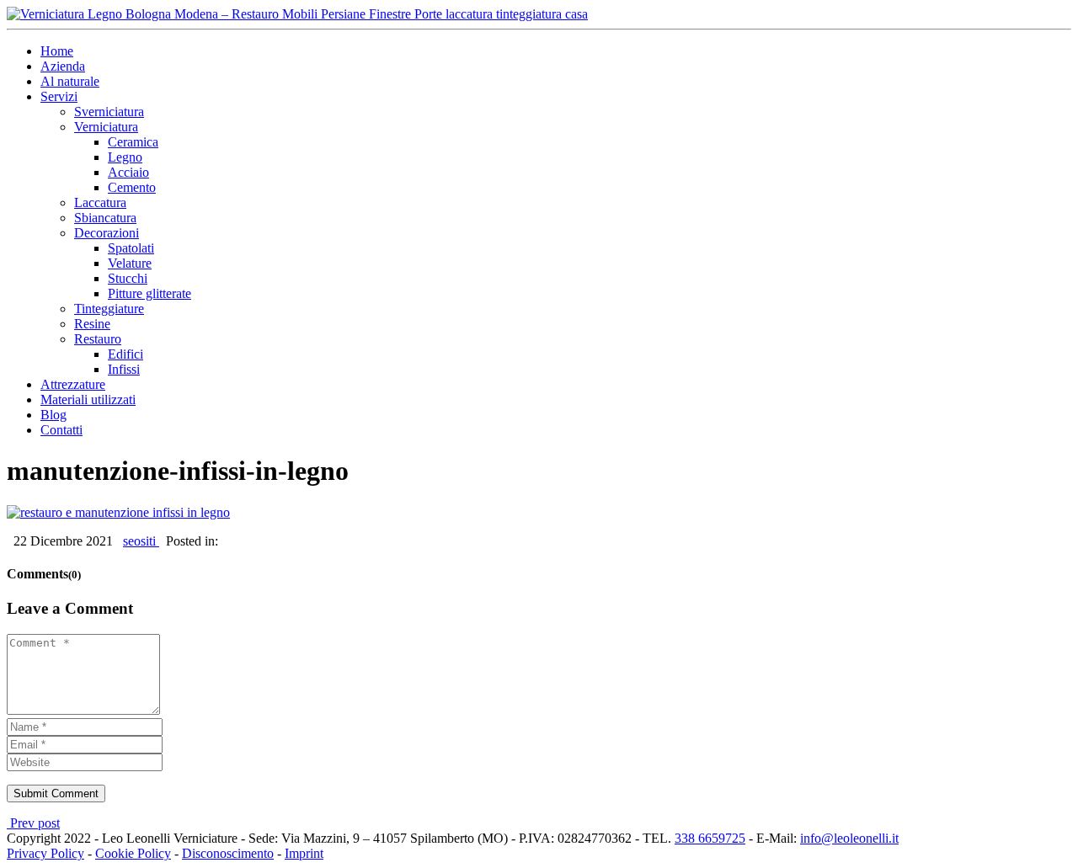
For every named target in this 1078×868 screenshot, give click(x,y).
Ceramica (133, 142)
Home (56, 51)
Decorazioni (106, 233)
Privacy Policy (45, 853)
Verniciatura (106, 127)
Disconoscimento (228, 853)
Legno (125, 157)
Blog (53, 414)
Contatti (61, 430)
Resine (92, 324)
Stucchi (127, 278)
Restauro (97, 339)
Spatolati (131, 248)
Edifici (125, 354)
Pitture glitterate (149, 293)
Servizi (58, 96)
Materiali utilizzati (88, 399)
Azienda (62, 66)
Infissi (124, 369)
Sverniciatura (109, 111)
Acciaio (128, 172)
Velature (130, 263)
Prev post (33, 823)
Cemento (132, 187)
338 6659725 (710, 838)
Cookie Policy (133, 853)
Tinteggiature (109, 308)
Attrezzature (72, 384)
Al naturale (69, 81)
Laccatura (100, 202)
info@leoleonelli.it (849, 838)
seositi (141, 541)
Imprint (304, 853)
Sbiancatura (105, 217)
